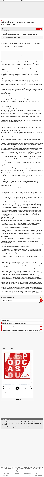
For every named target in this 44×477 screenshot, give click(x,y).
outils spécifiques (38, 287)
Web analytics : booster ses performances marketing (14, 323)
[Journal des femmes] (6, 473)
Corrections (18, 468)
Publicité (17, 467)
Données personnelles (31, 467)
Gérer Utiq (5, 468)
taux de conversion (11, 283)
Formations (5, 320)
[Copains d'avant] (6, 475)
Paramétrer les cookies (39, 467)
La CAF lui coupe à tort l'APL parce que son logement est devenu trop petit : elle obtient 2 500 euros (20, 426)
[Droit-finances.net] (38, 473)
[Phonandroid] (38, 475)
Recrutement (25, 467)
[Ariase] (27, 475)
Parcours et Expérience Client (8, 326)
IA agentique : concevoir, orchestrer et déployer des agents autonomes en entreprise (21, 330)
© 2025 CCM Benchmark (36, 468)
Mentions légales (23, 468)
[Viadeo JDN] (16, 475)
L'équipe (9, 467)
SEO (4, 20)
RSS (14, 468)
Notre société (14, 467)
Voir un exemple (40, 302)
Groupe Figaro (28, 468)
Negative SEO (5, 215)
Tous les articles (10, 468)
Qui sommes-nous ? (4, 467)
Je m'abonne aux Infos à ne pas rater (12, 37)
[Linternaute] (27, 473)
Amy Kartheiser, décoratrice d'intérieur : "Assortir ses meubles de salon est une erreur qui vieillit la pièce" (21, 427)
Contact (21, 467)
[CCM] (16, 473)
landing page (6, 268)
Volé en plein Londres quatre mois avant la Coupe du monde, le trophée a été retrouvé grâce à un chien (21, 421)
